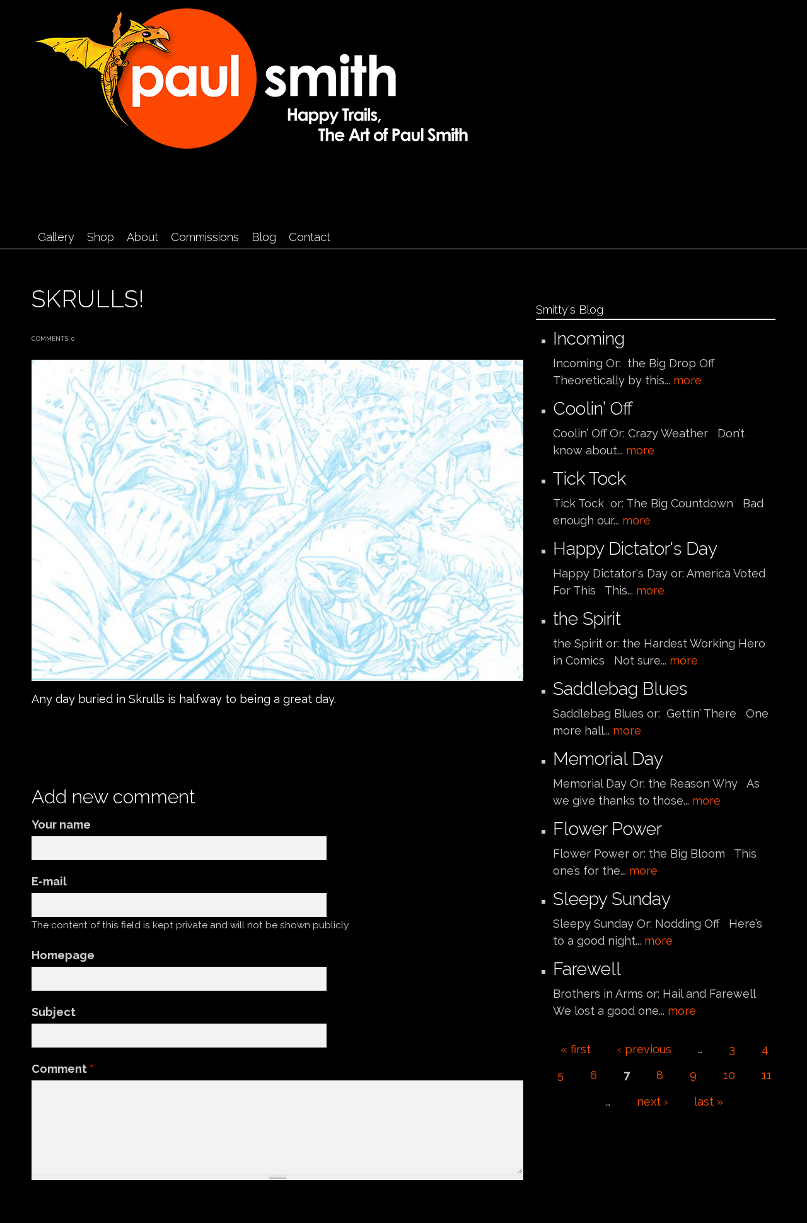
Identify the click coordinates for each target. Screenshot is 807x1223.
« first (575, 1049)
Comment (63, 1068)
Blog (264, 237)
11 (767, 1075)
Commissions (205, 237)
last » (708, 1101)
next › (652, 1101)
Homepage (63, 955)
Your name (61, 824)
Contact (309, 237)
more (687, 380)
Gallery (56, 237)
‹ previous (644, 1049)
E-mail (49, 881)
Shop (100, 237)
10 (729, 1075)
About (142, 237)
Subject (54, 1012)
